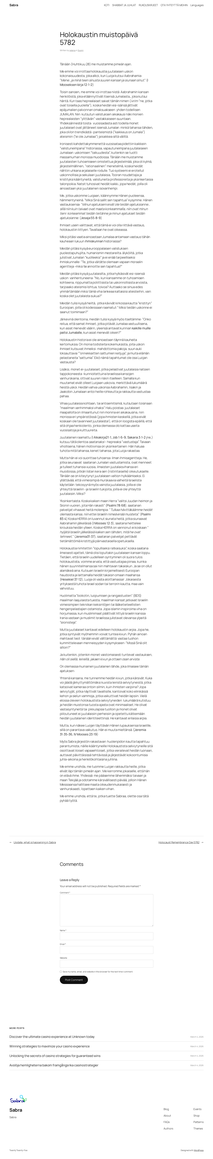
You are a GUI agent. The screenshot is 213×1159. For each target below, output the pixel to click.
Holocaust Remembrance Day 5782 (179, 842)
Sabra (13, 5)
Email (63, 944)
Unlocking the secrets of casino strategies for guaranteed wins (55, 1056)
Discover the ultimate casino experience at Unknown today (51, 1037)
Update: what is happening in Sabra (35, 842)
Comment (65, 892)
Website (63, 957)
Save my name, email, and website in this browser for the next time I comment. (98, 971)
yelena (72, 50)
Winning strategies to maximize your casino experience (49, 1046)
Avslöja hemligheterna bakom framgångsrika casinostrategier (53, 1065)
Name (63, 930)
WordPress (199, 1150)
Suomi (80, 50)
